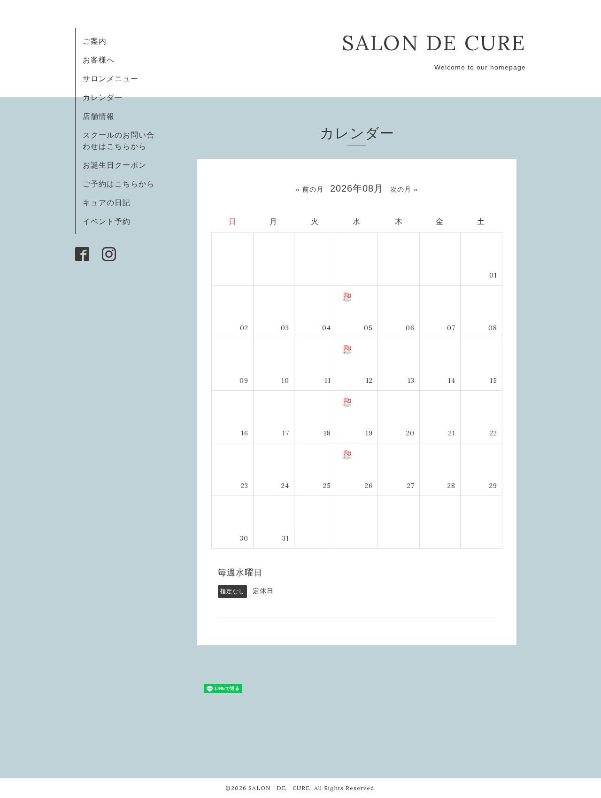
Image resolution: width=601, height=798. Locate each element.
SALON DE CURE (434, 42)
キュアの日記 (107, 202)
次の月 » (404, 189)
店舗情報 (99, 116)
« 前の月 (310, 189)
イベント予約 (107, 221)
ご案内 (95, 41)
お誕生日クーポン (114, 165)
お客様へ (99, 59)
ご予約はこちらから (118, 183)
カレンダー (103, 97)
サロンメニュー (111, 78)
